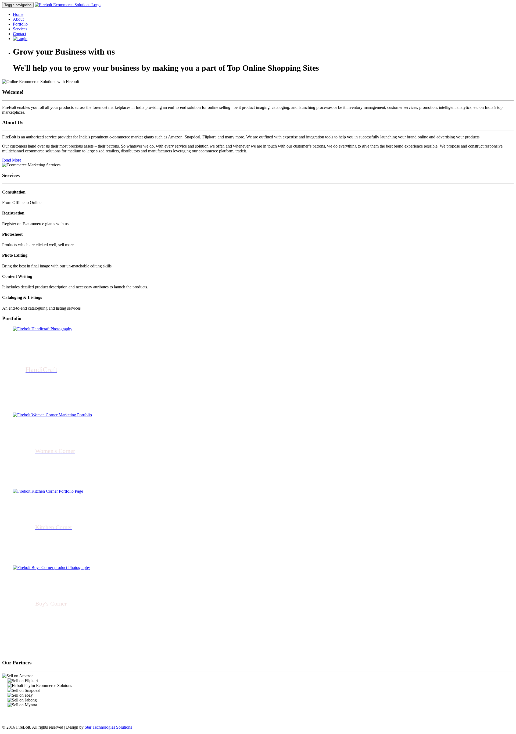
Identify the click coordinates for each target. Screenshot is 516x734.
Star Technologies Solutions (108, 727)
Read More (11, 160)
